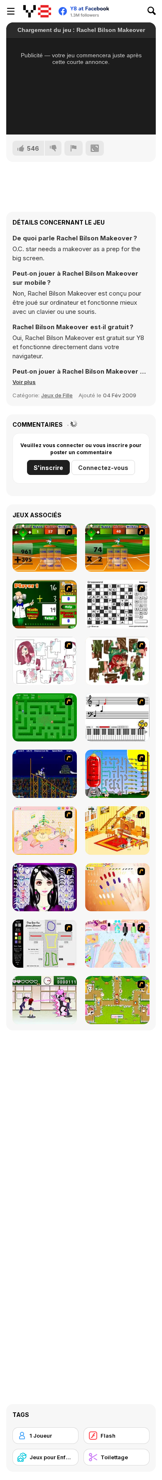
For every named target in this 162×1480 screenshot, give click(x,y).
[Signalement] (73, 148)
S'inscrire (48, 467)
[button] (24, 382)
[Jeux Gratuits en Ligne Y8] (37, 11)
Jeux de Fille (57, 395)
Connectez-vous (103, 467)
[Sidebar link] (10, 11)
